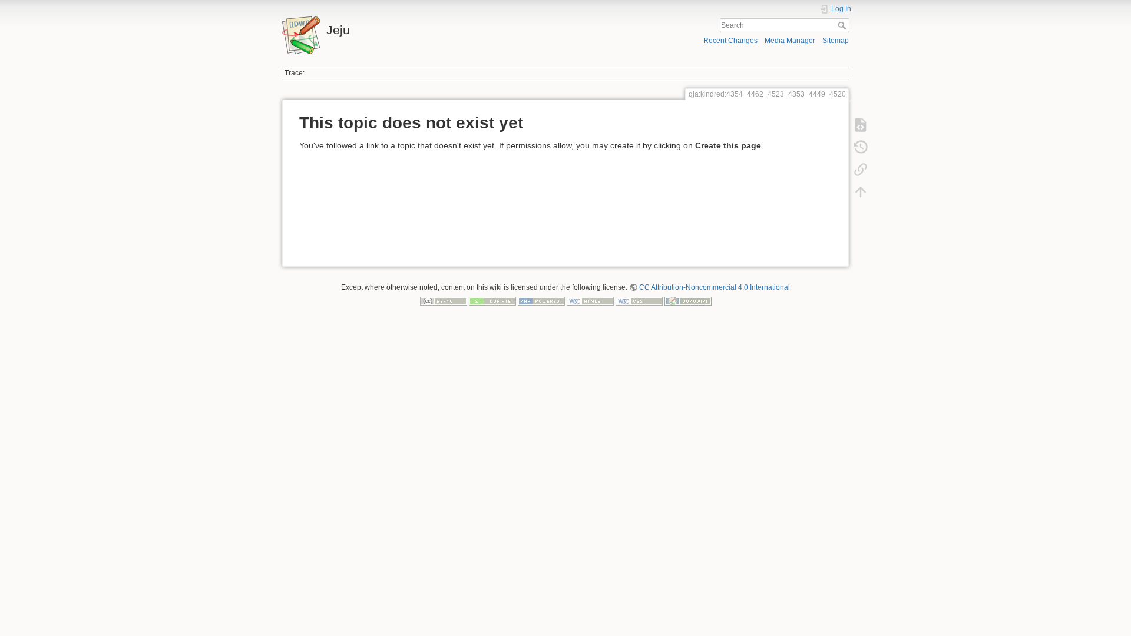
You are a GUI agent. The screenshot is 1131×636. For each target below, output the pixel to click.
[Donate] (492, 301)
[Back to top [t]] (860, 192)
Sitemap (835, 41)
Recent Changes (730, 41)
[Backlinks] (860, 169)
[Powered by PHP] (541, 301)
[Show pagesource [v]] (860, 125)
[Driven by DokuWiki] (688, 301)
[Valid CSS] (639, 301)
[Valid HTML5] (590, 301)
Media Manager (790, 41)
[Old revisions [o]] (860, 147)
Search (843, 25)
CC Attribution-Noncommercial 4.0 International (714, 287)
